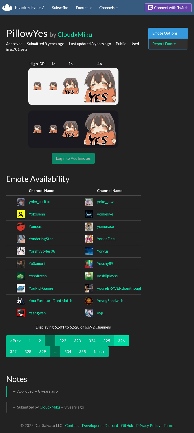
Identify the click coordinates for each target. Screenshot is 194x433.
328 (28, 351)
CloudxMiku (75, 34)
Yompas (35, 226)
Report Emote (164, 43)
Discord (111, 425)
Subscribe (60, 7)
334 (67, 351)
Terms (168, 425)
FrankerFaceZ (29, 7)
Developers (92, 425)
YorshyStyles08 (42, 251)
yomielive (105, 214)
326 (121, 340)
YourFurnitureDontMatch (50, 300)
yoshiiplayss (107, 276)
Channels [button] (107, 7)
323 (77, 340)
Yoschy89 (105, 263)
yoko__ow (105, 201)
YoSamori (37, 263)
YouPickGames (41, 288)
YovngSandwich (110, 300)
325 (106, 340)
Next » (99, 351)
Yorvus (103, 251)
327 (13, 351)
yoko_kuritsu (39, 201)
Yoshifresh (38, 276)
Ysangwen (37, 313)
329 (42, 351)
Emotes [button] (82, 7)
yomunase (105, 226)
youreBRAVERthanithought (120, 288)
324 (92, 340)
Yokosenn (37, 214)
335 (82, 351)
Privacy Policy (148, 425)
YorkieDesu (106, 238)
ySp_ (101, 313)
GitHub (127, 425)
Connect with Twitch (170, 7)
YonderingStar (41, 238)
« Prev (15, 340)
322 (62, 340)
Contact (72, 425)
